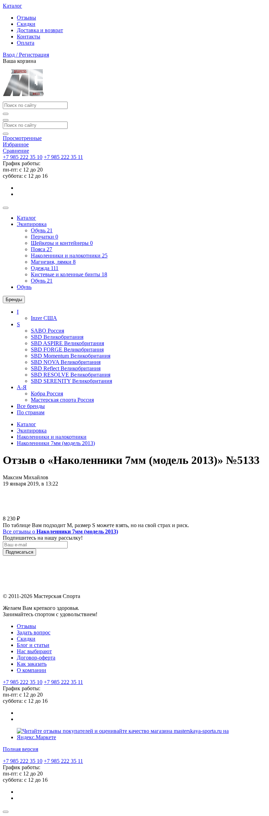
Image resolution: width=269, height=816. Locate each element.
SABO (47, 331)
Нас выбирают (34, 651)
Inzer (44, 318)
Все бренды (31, 406)
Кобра (47, 393)
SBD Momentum (70, 356)
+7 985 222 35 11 (63, 157)
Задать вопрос (33, 632)
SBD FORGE (67, 349)
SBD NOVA (66, 362)
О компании (31, 670)
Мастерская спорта (62, 400)
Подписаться (19, 552)
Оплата (25, 43)
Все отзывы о (60, 531)
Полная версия (20, 749)
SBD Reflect (66, 368)
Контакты (28, 36)
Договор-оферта (36, 658)
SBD (57, 337)
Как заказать (32, 664)
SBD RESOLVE (70, 375)
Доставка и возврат (40, 30)
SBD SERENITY (71, 381)
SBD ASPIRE (67, 343)
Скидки (26, 24)
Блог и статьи (33, 645)
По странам (30, 412)
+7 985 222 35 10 (22, 157)
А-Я (22, 387)
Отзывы (26, 18)
